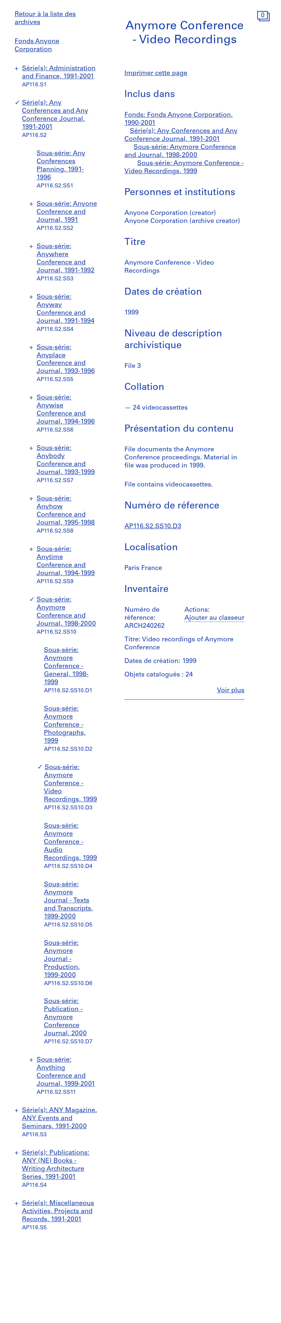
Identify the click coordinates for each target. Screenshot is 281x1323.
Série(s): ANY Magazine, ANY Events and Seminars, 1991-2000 (59, 1118)
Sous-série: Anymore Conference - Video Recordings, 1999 (70, 783)
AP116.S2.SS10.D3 (152, 526)
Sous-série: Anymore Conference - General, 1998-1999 (66, 666)
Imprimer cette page (155, 73)
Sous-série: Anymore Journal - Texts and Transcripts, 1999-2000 (68, 901)
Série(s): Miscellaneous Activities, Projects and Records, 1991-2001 (58, 1211)
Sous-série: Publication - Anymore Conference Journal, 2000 (65, 1017)
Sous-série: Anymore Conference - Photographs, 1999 (65, 725)
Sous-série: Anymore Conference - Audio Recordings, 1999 (70, 842)
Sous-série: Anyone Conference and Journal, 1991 (67, 212)
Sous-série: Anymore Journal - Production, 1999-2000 (62, 959)
